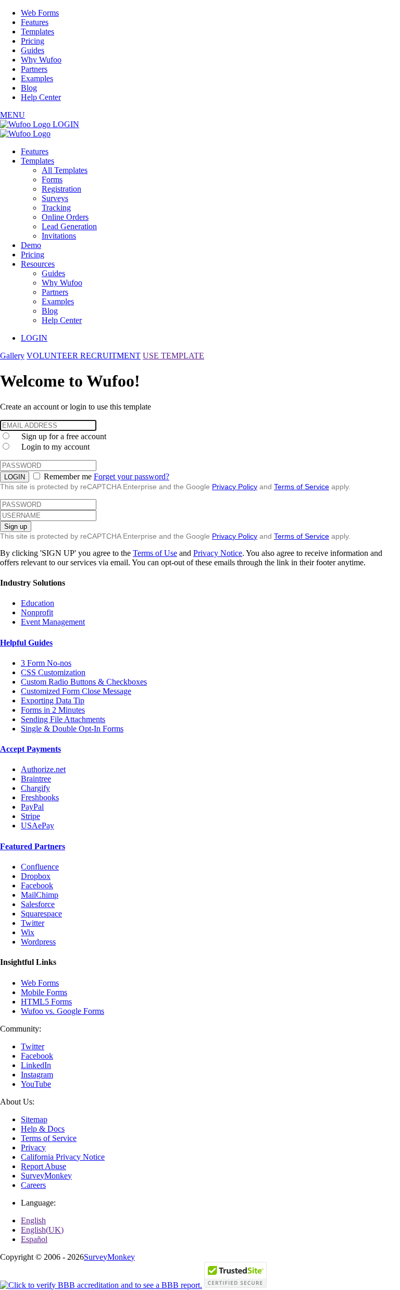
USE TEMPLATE (173, 355)
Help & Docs (43, 1128)
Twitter (32, 923)
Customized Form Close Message (76, 691)
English (33, 1220)
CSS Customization (53, 672)
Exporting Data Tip (52, 700)
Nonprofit (37, 612)
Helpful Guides (26, 642)
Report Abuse (43, 1166)
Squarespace (41, 913)
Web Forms (40, 12)
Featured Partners (32, 846)
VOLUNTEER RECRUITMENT (84, 355)
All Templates (65, 170)
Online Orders (65, 217)
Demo (31, 245)
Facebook (37, 885)
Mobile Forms (44, 992)
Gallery (12, 355)
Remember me (68, 476)
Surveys (55, 198)
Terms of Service (301, 486)
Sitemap (34, 1119)
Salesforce (38, 904)
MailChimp (39, 894)
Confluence (40, 866)
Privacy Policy (234, 486)
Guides (32, 50)
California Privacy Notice (63, 1156)
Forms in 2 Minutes (53, 709)
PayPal (32, 806)
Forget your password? (131, 476)
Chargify (35, 788)
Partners (34, 69)
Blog (29, 87)
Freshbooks (40, 797)
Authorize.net (43, 769)
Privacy (33, 1147)
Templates (37, 31)
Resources (38, 263)
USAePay (37, 825)
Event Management (53, 621)
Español (34, 1239)
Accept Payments (30, 749)
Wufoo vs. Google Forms (62, 1011)
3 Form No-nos (46, 663)
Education (37, 603)
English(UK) (42, 1229)
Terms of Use (155, 553)
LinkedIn (36, 1065)
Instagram (37, 1074)
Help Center (41, 97)
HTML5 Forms (46, 1001)
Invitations (59, 235)
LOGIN (66, 124)
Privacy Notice (217, 553)
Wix (27, 932)
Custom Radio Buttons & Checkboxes (84, 681)
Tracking (56, 207)
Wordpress (38, 941)
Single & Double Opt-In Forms (72, 728)
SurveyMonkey (46, 1175)
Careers (33, 1185)
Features (34, 22)
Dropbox (36, 876)
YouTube (36, 1084)
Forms (52, 179)
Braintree (36, 778)
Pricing (32, 40)
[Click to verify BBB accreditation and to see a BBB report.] (101, 1285)
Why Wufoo (41, 59)
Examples (37, 78)
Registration (61, 188)
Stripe (30, 816)
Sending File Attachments (63, 719)
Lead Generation (69, 226)
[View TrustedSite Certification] (235, 1285)
